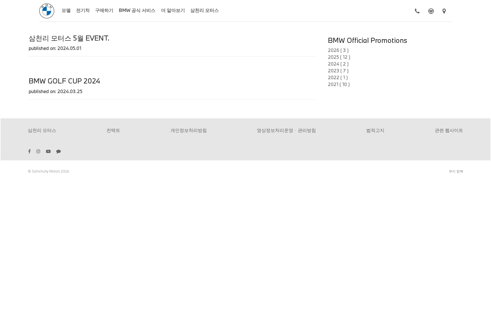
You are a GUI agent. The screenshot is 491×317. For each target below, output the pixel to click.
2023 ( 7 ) (338, 71)
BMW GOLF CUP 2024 (64, 80)
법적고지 (375, 130)
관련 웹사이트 (449, 130)
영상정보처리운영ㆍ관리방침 (286, 130)
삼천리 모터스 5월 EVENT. (69, 38)
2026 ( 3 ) (338, 50)
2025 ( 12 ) (339, 57)
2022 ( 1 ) (338, 77)
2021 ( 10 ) (339, 84)
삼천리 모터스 (42, 130)
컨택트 (113, 130)
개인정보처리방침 (188, 130)
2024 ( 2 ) (338, 64)
